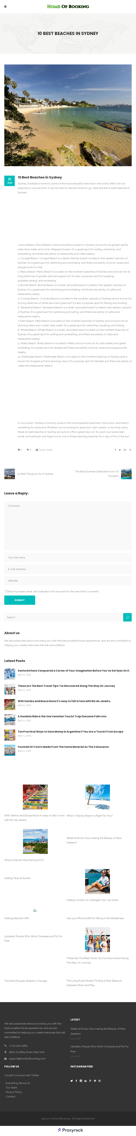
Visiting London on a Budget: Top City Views (92, 900)
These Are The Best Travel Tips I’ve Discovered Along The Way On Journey (66, 686)
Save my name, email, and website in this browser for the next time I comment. (53, 591)
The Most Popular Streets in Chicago (25, 980)
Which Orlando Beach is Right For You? (90, 815)
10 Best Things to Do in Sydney (35, 473)
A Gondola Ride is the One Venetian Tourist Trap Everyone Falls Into (62, 716)
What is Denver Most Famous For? (24, 860)
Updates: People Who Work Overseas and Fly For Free (33, 938)
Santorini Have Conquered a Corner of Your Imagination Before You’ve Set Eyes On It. (74, 670)
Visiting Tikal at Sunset (17, 878)
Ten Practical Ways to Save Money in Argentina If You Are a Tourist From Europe (70, 731)
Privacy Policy (14, 1092)
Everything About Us (18, 1083)
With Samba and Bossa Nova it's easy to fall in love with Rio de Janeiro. (64, 701)
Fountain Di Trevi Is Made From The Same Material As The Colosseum (63, 747)
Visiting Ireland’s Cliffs (16, 918)
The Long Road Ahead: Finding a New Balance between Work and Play (94, 983)
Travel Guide (45, 450)
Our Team (11, 1087)
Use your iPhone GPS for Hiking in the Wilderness (95, 918)
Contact (10, 1096)
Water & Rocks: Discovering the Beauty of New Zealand (94, 840)
